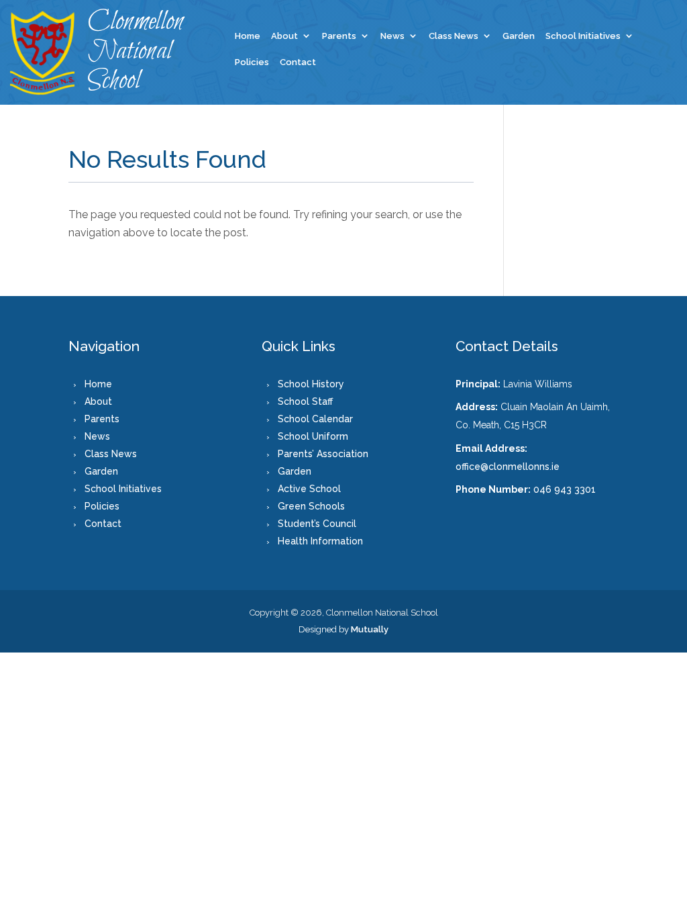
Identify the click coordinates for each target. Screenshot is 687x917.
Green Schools (311, 506)
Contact (298, 62)
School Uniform (313, 436)
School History (311, 384)
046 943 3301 (564, 489)
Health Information (320, 541)
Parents (339, 36)
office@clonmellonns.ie (508, 466)
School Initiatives (583, 36)
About (284, 36)
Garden (519, 36)
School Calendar (315, 419)
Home (247, 36)
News (392, 36)
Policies (252, 62)
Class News (453, 36)
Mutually (369, 629)
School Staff (305, 401)
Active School (309, 488)
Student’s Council (317, 523)
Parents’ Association (323, 453)
